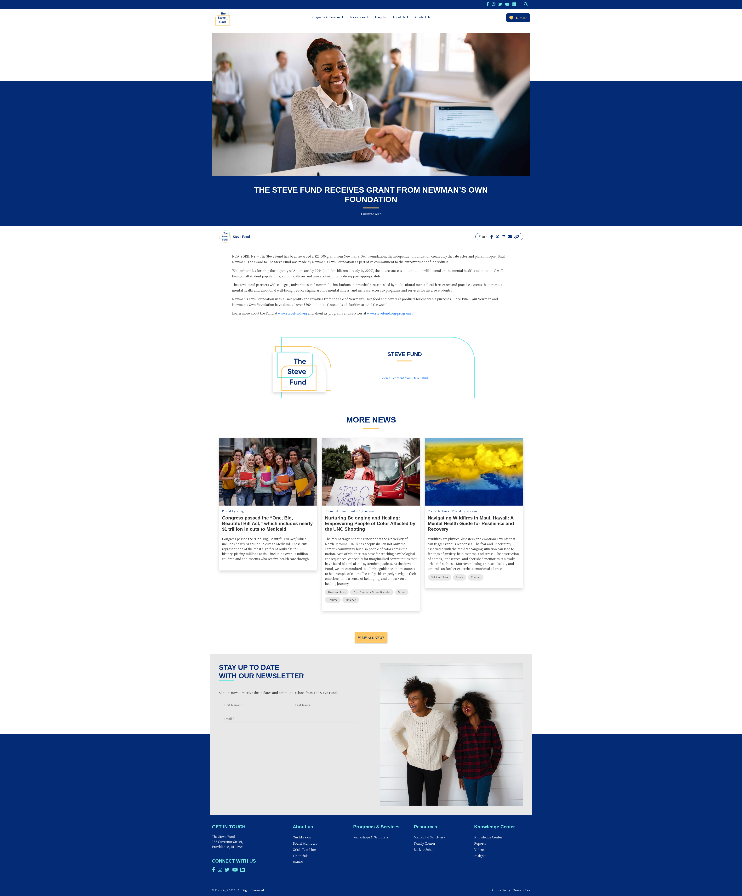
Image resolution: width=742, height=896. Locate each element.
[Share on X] (497, 236)
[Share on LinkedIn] (503, 236)
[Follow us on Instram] (493, 4)
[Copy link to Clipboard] (516, 236)
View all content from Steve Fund (404, 378)
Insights (380, 17)
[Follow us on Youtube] (507, 4)
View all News (371, 637)
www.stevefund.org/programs (389, 313)
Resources (357, 17)
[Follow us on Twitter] (500, 4)
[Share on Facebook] (491, 236)
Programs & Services (325, 17)
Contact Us (423, 17)
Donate (521, 17)
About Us (399, 17)
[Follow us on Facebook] (488, 4)
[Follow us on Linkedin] (514, 4)
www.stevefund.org (292, 313)
